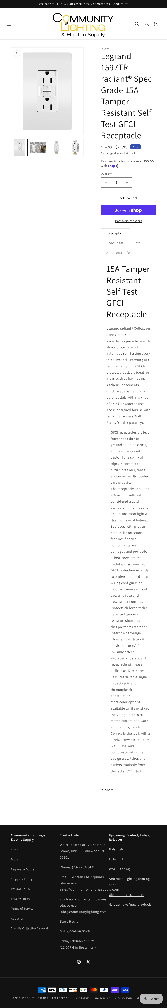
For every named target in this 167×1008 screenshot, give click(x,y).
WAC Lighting (119, 869)
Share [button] (109, 790)
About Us (17, 918)
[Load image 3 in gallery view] (56, 147)
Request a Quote (22, 869)
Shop (14, 849)
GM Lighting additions (126, 894)
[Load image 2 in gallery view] (38, 147)
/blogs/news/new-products (130, 904)
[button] (9, 24)
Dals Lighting (119, 849)
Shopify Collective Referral (29, 928)
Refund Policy (20, 889)
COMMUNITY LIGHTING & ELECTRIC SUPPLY (45, 998)
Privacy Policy (20, 899)
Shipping (106, 153)
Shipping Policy (21, 879)
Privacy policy (102, 997)
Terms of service (123, 997)
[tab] (115, 233)
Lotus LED (117, 859)
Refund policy (81, 997)
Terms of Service (22, 908)
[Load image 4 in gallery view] (75, 147)
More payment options (128, 220)
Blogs (15, 859)
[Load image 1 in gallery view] (19, 147)
